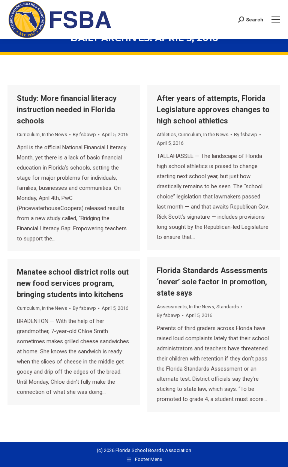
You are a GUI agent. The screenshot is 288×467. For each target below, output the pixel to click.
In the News (54, 134)
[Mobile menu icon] (275, 19)
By (84, 134)
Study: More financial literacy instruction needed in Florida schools (67, 109)
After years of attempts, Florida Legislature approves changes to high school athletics (213, 109)
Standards (227, 306)
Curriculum (28, 134)
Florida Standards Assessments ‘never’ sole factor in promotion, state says (212, 281)
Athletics (166, 134)
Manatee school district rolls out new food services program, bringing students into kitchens (73, 283)
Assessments (172, 306)
